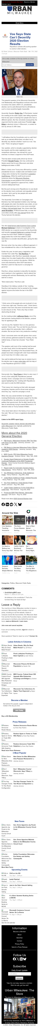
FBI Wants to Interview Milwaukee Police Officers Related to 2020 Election (19, 448)
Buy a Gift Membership (10, 716)
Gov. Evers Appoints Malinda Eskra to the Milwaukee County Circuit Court (24, 841)
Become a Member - (30, 2)
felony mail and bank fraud (12, 208)
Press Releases (19, 721)
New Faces (19, 821)
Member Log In (6, 4)
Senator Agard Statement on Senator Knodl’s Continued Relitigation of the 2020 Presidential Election (18, 461)
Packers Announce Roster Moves (25, 725)
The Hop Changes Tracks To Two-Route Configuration (23, 782)
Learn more (23, 621)
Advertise (19, 938)
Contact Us (33, 636)
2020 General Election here (23, 498)
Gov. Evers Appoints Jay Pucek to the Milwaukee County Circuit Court (24, 827)
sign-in (24, 630)
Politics (12, 583)
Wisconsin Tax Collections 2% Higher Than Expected (24, 690)
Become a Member (19, 700)
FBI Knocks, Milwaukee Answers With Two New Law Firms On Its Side (19, 441)
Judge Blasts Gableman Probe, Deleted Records (20, 478)
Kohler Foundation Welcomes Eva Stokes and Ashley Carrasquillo (24, 856)
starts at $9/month (12, 621)
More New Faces (7, 867)
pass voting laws (20, 361)
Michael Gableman (8, 228)
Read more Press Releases (11, 750)
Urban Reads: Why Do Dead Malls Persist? (23, 646)
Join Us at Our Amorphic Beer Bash (12, 2)
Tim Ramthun (23, 254)
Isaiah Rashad (14, 879)
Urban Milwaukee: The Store (19, 992)
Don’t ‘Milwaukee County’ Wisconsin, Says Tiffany (22, 770)
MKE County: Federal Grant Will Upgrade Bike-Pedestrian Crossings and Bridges (24, 676)
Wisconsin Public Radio (20, 51)
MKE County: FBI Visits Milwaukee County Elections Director (17, 455)
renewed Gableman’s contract (20, 232)
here (21, 419)
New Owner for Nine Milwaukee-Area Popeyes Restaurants (24, 757)
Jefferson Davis (22, 316)
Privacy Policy (19, 944)
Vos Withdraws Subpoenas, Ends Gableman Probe (18, 474)
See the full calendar (8, 923)
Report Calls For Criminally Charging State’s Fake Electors (18, 469)
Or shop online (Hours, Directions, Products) (19, 1023)
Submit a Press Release (19, 947)
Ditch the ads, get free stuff (19, 985)
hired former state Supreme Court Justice (22, 225)
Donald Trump (13, 161)
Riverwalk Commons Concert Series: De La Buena (19, 911)
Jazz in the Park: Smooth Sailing (20, 885)
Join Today (19, 710)
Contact (19, 941)
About (19, 935)
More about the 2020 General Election (14, 434)
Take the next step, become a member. (19, 983)
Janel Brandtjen (7, 210)
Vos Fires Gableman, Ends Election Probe (18, 483)
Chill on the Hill (14, 873)
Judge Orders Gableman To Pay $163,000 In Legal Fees (18, 488)
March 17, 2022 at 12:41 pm (14, 594)
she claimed (22, 213)
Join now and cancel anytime (12, 625)
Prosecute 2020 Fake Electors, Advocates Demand (17, 493)
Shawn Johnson (8, 51)
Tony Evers (18, 374)
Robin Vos (18, 113)
